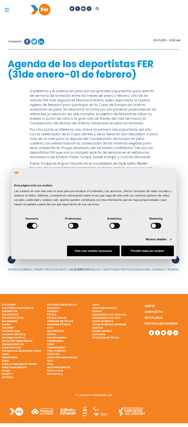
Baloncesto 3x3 (13, 317)
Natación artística (105, 337)
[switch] (73, 226)
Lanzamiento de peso (106, 317)
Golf (50, 327)
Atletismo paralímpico (18, 308)
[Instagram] (89, 8)
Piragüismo (10, 357)
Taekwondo (55, 341)
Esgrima (52, 311)
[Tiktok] (175, 332)
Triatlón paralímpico (62, 357)
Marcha (97, 327)
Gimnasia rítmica (58, 324)
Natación (98, 334)
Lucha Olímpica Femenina (109, 324)
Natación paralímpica (17, 341)
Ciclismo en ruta (13, 337)
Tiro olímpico (56, 350)
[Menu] (7, 10)
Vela (50, 360)
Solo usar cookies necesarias (93, 250)
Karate (97, 311)
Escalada (53, 308)
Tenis (50, 344)
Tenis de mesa (56, 347)
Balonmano (10, 321)
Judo (95, 304)
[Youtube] (83, 8)
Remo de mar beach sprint (19, 364)
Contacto (154, 312)
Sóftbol (7, 377)
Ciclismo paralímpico (62, 304)
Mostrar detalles (156, 239)
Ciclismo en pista (13, 334)
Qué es (150, 306)
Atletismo (9, 304)
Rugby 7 (7, 374)
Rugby (6, 370)
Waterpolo (55, 374)
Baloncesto (10, 314)
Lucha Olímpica (102, 321)
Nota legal (154, 318)
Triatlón (53, 354)
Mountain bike (102, 331)
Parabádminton (13, 344)
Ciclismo (8, 327)
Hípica (51, 334)
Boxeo (6, 324)
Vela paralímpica (58, 367)
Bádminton (9, 311)
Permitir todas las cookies (147, 250)
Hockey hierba (56, 337)
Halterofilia (55, 331)
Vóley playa (55, 370)
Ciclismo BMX (11, 331)
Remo (5, 360)
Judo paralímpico (104, 308)
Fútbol (52, 314)
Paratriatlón (11, 347)
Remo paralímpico (14, 367)
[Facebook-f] (77, 8)
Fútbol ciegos (57, 317)
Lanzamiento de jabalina (109, 314)
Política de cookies (161, 323)
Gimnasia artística (60, 321)
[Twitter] (72, 8)
